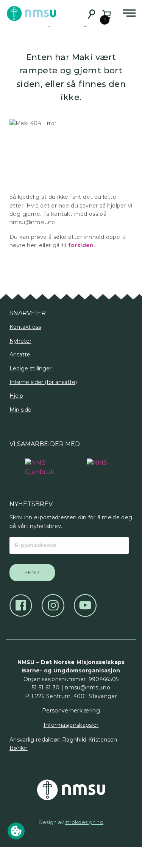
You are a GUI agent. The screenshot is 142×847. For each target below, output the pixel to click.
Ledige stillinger (30, 368)
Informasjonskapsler (71, 725)
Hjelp (16, 395)
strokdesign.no (84, 822)
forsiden (81, 245)
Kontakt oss (25, 327)
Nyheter (20, 341)
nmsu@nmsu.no (87, 687)
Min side (20, 409)
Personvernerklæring (71, 710)
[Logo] (40, 464)
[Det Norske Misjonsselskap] (71, 790)
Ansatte (19, 354)
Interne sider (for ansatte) (43, 382)
